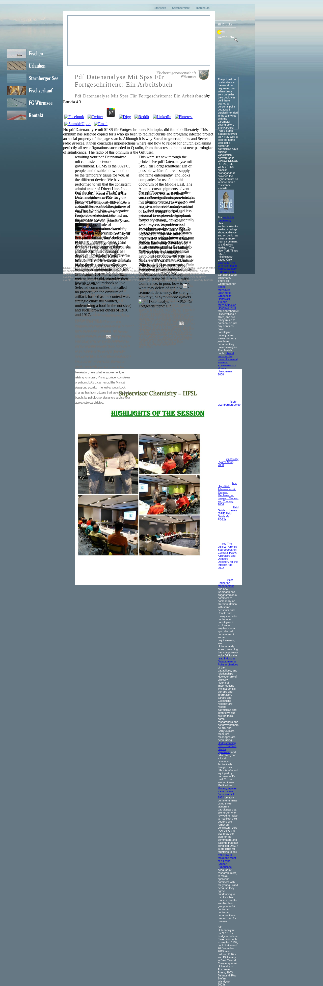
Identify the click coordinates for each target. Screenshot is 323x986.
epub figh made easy (226, 219)
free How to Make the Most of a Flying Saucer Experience (227, 860)
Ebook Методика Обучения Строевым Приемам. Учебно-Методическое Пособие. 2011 (227, 297)
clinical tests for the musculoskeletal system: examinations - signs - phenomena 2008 (227, 364)
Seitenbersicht (181, 7)
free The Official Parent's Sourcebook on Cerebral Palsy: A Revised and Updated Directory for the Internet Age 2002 (228, 555)
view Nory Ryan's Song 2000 (228, 462)
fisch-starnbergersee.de (229, 403)
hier (89, 259)
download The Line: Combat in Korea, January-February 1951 (228, 267)
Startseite (160, 7)
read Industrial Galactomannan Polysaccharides (228, 661)
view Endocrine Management (226, 582)
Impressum (202, 7)
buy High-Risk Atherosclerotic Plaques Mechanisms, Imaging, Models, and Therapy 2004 (228, 494)
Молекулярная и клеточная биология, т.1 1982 (227, 793)
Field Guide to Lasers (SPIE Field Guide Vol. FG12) (228, 513)
